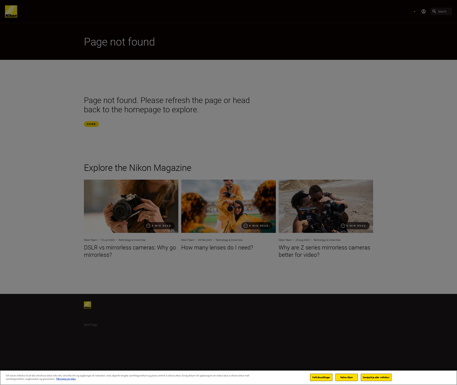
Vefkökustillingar (321, 377)
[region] (228, 377)
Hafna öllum (346, 377)
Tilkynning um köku (66, 379)
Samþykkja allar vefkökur (376, 377)
